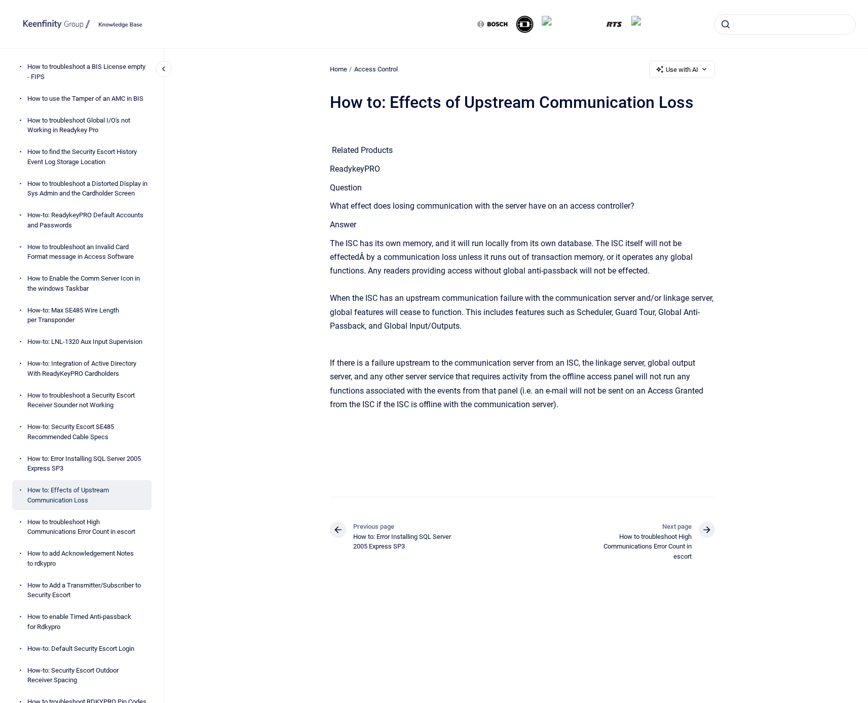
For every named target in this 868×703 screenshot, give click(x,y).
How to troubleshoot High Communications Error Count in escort (81, 526)
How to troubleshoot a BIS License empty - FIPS (86, 72)
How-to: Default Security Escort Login (80, 648)
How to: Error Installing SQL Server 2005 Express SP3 (84, 463)
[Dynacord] (525, 24)
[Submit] (726, 24)
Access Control (376, 69)
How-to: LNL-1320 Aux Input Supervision (84, 341)
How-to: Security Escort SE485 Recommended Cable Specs (70, 432)
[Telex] (645, 24)
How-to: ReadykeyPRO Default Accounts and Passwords (85, 220)
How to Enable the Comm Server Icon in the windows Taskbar (83, 283)
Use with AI (682, 69)
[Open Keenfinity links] (852, 57)
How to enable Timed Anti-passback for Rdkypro (79, 622)
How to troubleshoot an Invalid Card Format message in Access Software (80, 251)
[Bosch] (492, 24)
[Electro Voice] (569, 24)
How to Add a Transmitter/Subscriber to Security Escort (84, 590)
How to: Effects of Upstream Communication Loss (68, 495)
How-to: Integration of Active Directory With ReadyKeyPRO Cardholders (81, 368)
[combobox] (784, 24)
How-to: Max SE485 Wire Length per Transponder (73, 315)
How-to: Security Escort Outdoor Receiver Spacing (73, 675)
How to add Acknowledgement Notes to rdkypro (80, 558)
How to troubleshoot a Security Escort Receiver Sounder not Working (81, 400)
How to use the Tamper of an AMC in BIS (85, 98)
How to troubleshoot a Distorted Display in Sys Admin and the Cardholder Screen (87, 188)
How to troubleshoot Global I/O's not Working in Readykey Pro (78, 125)
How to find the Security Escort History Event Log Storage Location (82, 157)
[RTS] (614, 24)
